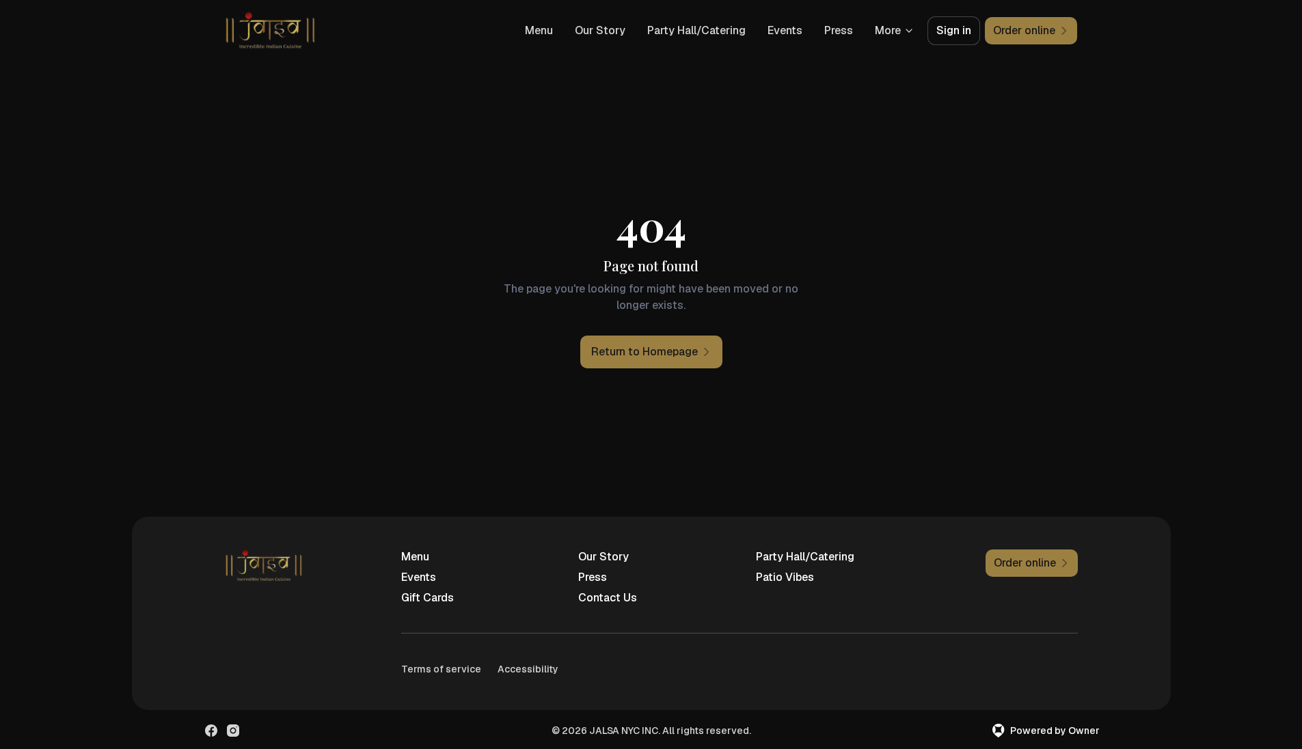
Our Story (600, 30)
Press (838, 30)
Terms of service (441, 669)
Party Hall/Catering (696, 30)
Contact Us (607, 597)
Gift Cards (427, 597)
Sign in (953, 30)
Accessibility (528, 669)
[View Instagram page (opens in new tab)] (233, 730)
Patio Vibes (785, 577)
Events (785, 30)
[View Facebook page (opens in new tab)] (211, 730)
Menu (539, 30)
